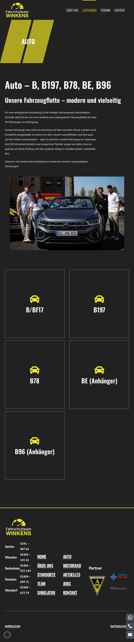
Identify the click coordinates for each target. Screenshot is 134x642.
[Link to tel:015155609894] (130, 626)
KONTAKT (70, 592)
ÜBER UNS (45, 565)
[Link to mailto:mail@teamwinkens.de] (130, 635)
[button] (7, 635)
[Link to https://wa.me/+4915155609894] (130, 618)
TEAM (41, 583)
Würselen (11, 557)
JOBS (67, 583)
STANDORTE (46, 574)
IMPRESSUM (12, 626)
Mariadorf (11, 590)
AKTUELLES (71, 574)
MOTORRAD (72, 565)
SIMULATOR (46, 592)
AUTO (67, 556)
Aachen (9, 546)
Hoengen (11, 579)
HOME (41, 556)
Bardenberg (12, 568)
